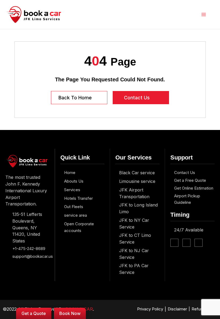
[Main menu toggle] (204, 14)
